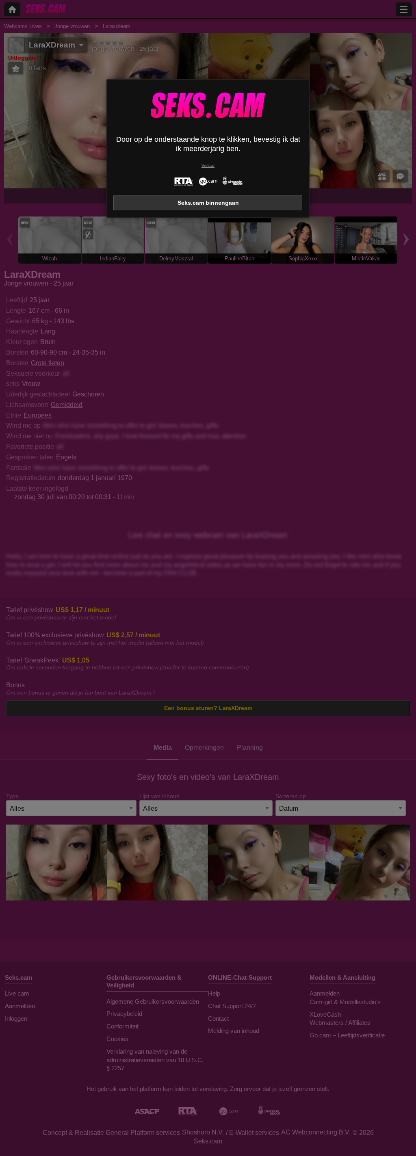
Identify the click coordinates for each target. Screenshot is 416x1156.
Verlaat (208, 165)
